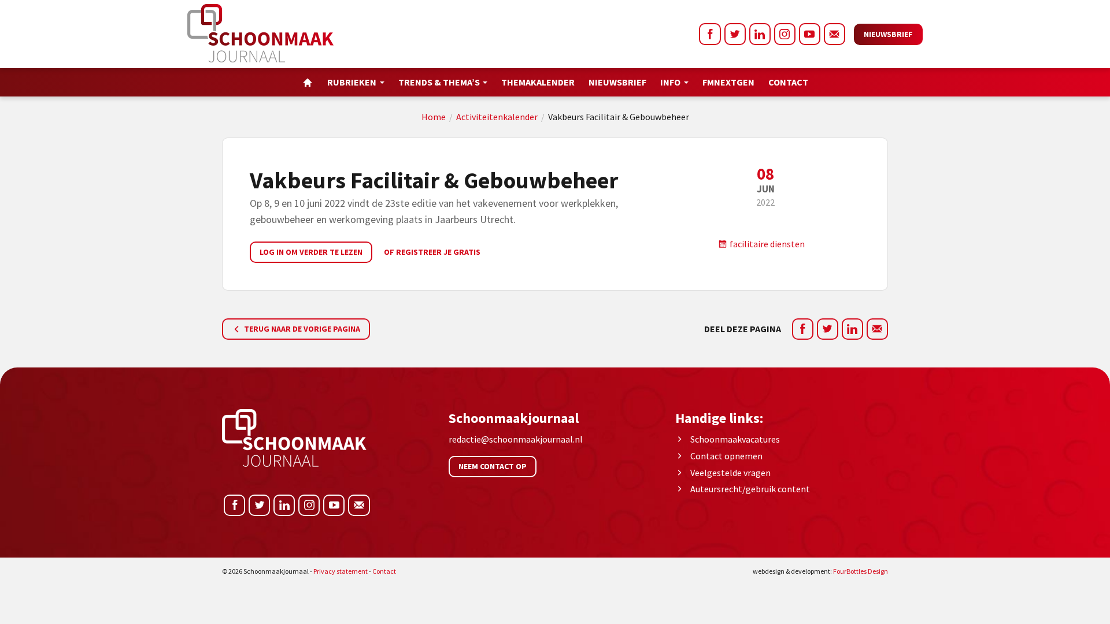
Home (433, 116)
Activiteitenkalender (497, 116)
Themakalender (538, 82)
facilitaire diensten (766, 244)
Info (670, 82)
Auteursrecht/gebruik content (750, 489)
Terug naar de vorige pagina (301, 329)
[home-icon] (307, 82)
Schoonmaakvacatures (735, 439)
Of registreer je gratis (432, 252)
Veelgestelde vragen (730, 472)
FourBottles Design (820, 571)
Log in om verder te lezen (311, 252)
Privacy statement (340, 571)
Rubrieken (351, 82)
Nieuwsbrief (888, 34)
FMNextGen (728, 82)
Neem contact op (492, 466)
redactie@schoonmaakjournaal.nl (516, 439)
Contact (788, 82)
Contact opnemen (726, 456)
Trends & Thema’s (439, 82)
